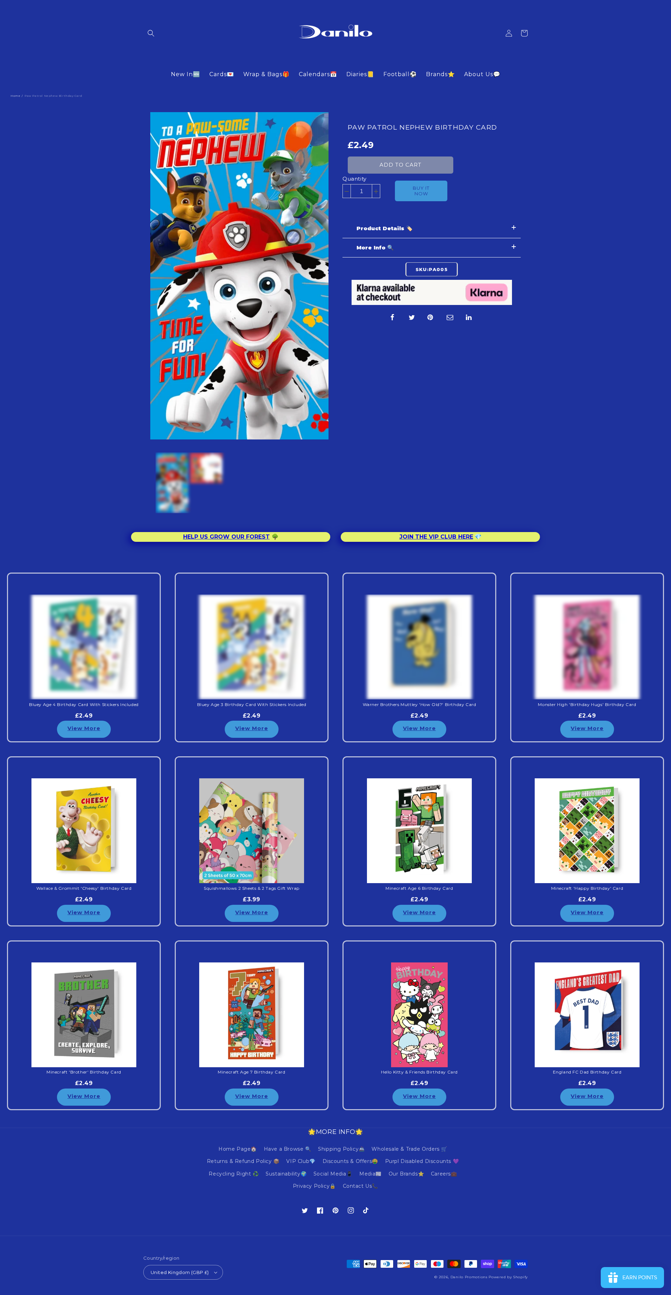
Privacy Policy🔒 (314, 1186)
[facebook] (392, 317)
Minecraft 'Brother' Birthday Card (83, 1072)
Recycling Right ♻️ (234, 1174)
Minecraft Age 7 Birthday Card (251, 1072)
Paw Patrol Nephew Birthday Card (422, 127)
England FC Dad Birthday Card (587, 1072)
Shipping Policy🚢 (341, 1149)
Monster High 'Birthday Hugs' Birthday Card (587, 704)
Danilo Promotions (469, 1277)
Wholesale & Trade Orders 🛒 (409, 1149)
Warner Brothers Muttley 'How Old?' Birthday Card (419, 704)
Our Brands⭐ (406, 1174)
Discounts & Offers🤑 (350, 1161)
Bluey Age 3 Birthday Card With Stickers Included (251, 704)
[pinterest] (431, 317)
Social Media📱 (333, 1174)
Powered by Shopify (508, 1277)
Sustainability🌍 (286, 1174)
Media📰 (370, 1174)
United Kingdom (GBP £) (180, 1272)
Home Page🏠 (237, 1149)
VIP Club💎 (300, 1161)
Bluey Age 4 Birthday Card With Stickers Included (84, 704)
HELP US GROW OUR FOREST (226, 536)
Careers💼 (444, 1174)
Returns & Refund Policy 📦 (243, 1161)
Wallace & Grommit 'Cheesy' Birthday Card (84, 888)
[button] (151, 33)
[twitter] (411, 317)
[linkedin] (469, 317)
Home (15, 95)
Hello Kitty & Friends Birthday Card (419, 1072)
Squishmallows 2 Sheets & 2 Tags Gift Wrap (252, 888)
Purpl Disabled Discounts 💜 (422, 1161)
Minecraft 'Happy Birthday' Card (587, 888)
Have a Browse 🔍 (287, 1149)
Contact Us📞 (360, 1186)
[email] (450, 317)
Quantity (354, 178)
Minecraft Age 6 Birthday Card (419, 888)
